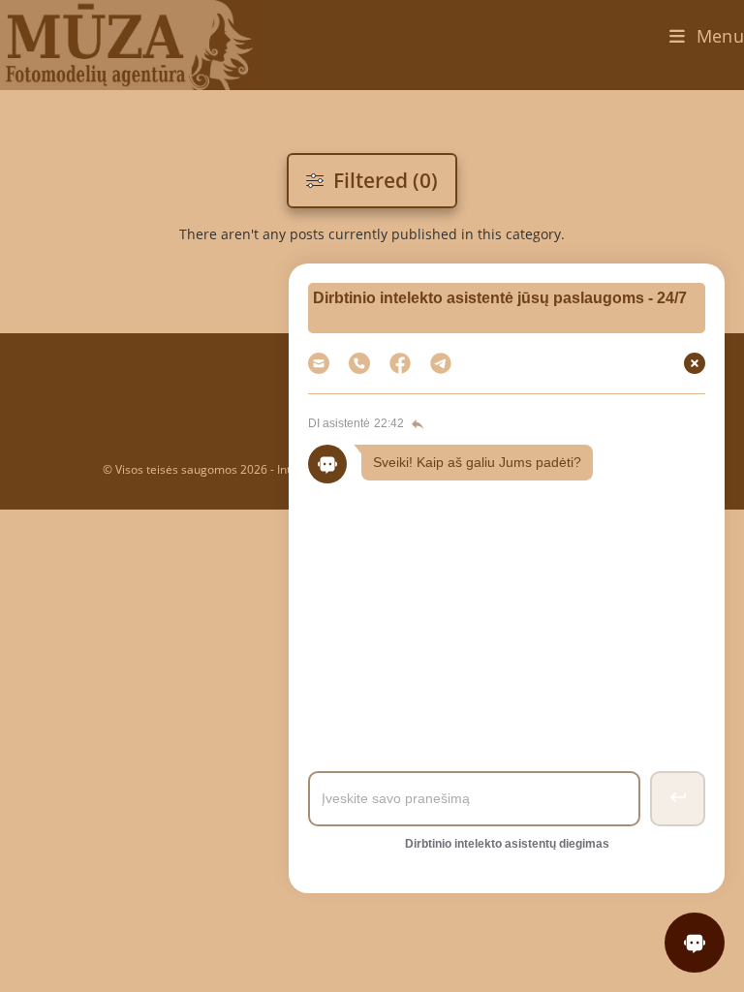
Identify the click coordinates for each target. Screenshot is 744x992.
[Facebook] (400, 363)
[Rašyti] (440, 363)
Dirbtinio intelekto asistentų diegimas (507, 844)
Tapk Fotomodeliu (503, 580)
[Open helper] (695, 943)
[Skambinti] (359, 363)
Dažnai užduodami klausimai (503, 525)
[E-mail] (318, 363)
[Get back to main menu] (415, 424)
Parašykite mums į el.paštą (503, 635)
